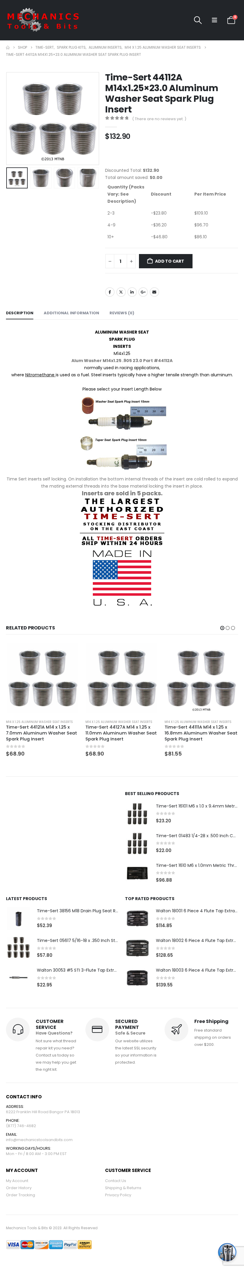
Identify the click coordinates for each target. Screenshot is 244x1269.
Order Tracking (20, 1201)
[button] (198, 20)
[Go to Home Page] (8, 47)
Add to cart (169, 261)
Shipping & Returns (123, 1194)
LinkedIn (132, 292)
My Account (17, 1186)
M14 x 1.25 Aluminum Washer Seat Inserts (39, 722)
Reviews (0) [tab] (122, 313)
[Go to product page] (42, 678)
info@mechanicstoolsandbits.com (39, 1146)
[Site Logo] (43, 20)
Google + (143, 292)
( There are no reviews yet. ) (159, 119)
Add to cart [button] (69, 651)
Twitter (121, 292)
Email (154, 292)
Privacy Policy (118, 1201)
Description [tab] (19, 313)
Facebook (110, 292)
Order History (19, 1194)
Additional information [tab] (71, 313)
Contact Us (115, 1186)
